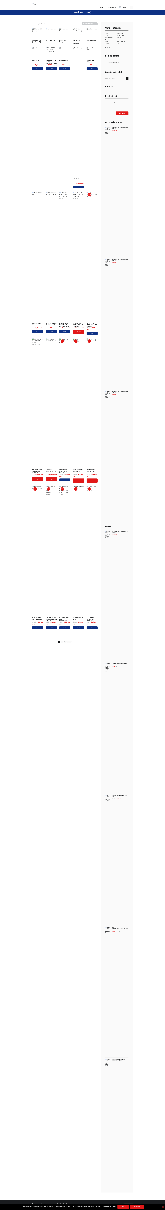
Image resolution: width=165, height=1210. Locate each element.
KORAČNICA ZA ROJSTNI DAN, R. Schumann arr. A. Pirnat (64, 325)
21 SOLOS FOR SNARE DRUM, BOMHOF (63, 471)
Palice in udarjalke (121, 41)
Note (118, 43)
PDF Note (107, 43)
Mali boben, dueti (91, 40)
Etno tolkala (108, 39)
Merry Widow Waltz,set (90, 61)
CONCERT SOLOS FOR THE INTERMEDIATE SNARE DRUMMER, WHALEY (64, 620)
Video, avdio (108, 45)
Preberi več (78, 332)
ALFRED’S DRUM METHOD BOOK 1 (91, 470)
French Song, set (77, 178)
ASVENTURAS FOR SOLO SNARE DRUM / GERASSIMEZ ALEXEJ (51, 620)
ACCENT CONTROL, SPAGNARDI (78, 470)
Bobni (106, 33)
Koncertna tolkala (109, 37)
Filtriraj (122, 113)
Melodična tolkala (120, 35)
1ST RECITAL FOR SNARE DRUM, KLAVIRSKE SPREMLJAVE (37, 472)
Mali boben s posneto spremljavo (76, 42)
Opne (106, 41)
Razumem (123, 1206)
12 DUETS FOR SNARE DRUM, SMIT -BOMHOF (92, 325)
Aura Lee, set (35, 60)
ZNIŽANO (107, 48)
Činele (106, 35)
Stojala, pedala (120, 33)
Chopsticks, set (63, 60)
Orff (118, 39)
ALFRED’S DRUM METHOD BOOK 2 (37, 618)
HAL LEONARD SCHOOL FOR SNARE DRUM (90, 619)
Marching (119, 37)
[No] (163, 1207)
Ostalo (118, 45)
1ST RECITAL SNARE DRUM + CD (51, 470)
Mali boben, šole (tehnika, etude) (36, 41)
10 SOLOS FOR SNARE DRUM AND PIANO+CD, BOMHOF (78, 325)
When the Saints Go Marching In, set (51, 324)
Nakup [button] (37, 68)
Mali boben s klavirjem (63, 41)
